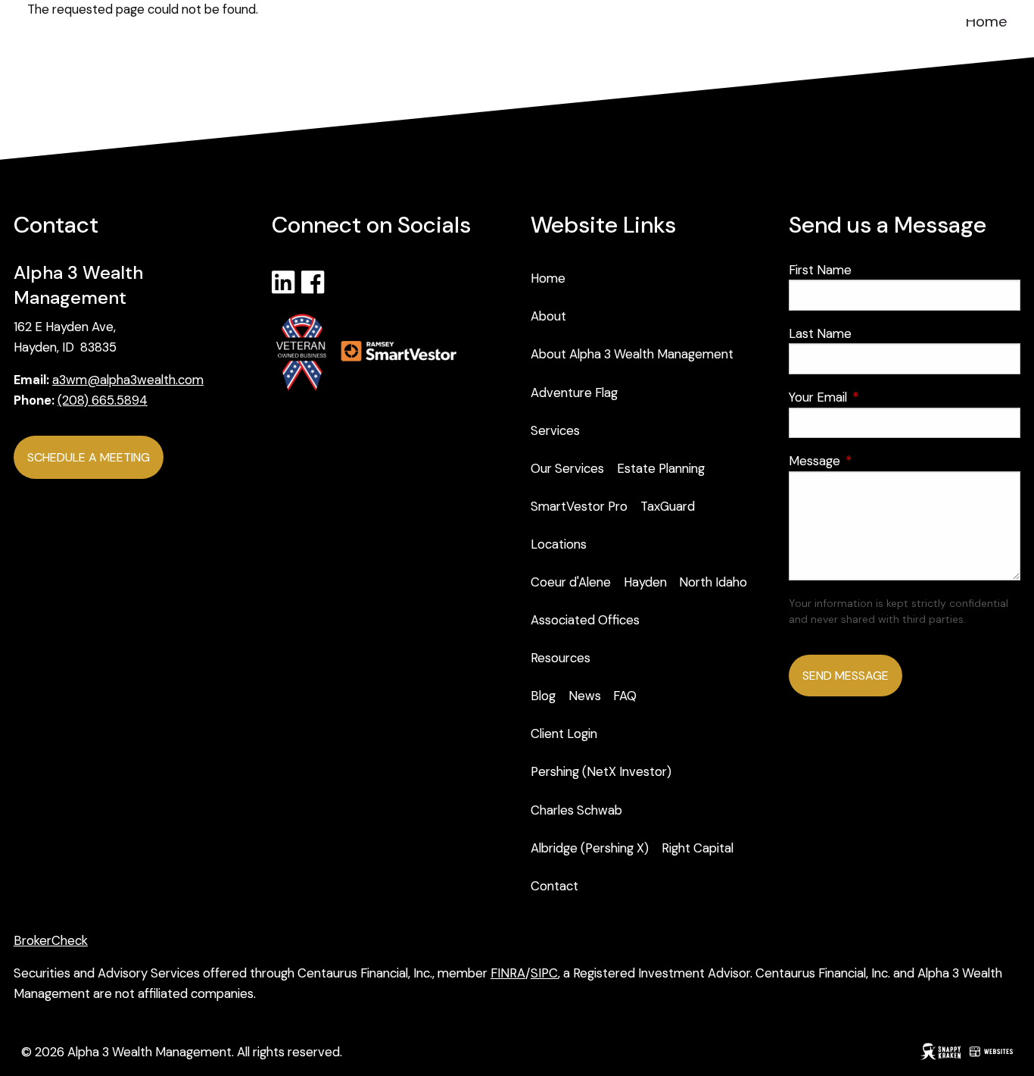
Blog (543, 695)
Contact (554, 885)
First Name (820, 269)
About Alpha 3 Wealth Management (632, 354)
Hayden (645, 582)
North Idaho (713, 582)
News (584, 695)
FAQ (625, 695)
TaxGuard (667, 506)
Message (873, 460)
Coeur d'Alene (571, 582)
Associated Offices (585, 620)
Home (987, 21)
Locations (559, 544)
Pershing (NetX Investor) (601, 771)
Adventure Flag (574, 392)
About (548, 316)
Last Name (820, 333)
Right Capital (697, 848)
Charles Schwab (576, 810)
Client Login (564, 733)
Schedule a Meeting (88, 457)
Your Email (877, 397)
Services (555, 430)
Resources (560, 657)
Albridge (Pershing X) (590, 848)
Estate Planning (661, 468)
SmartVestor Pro (579, 506)
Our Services (567, 468)
